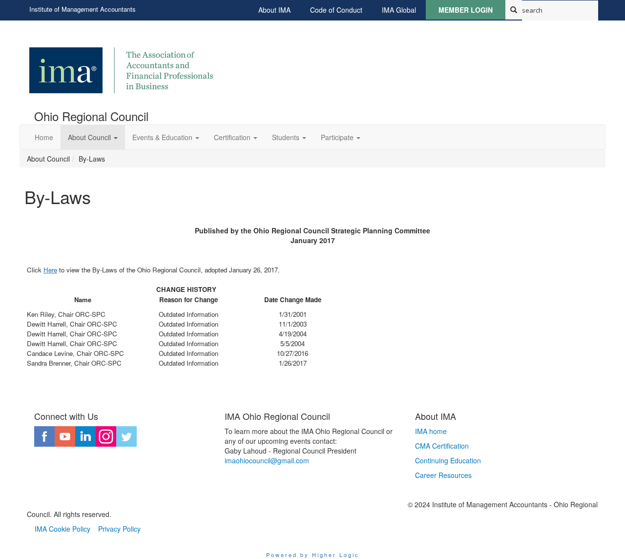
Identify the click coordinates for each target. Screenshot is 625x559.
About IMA (274, 10)
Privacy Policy (119, 529)
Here (50, 269)
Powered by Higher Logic (312, 555)
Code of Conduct (336, 10)
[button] (93, 137)
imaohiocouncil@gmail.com (267, 460)
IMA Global (399, 10)
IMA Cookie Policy (62, 529)
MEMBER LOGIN (465, 10)
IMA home (431, 431)
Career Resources (443, 475)
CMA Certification (442, 446)
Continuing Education (448, 460)
